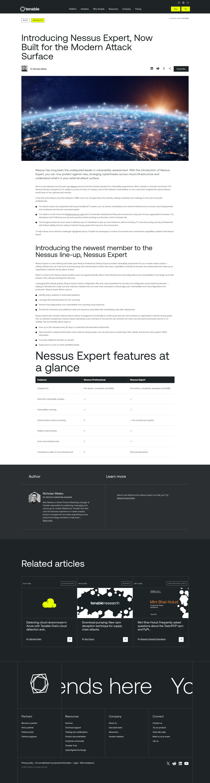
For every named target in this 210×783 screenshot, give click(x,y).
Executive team (115, 727)
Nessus (74, 186)
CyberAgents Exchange (75, 750)
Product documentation (75, 736)
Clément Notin (35, 639)
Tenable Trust (71, 745)
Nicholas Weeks (40, 69)
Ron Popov (89, 639)
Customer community (74, 741)
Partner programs (29, 736)
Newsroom (113, 732)
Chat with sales (159, 732)
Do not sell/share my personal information (53, 763)
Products (38, 20)
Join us (155, 741)
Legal (75, 763)
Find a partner (28, 727)
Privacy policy (27, 763)
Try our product (159, 727)
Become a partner (29, 723)
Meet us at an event (161, 736)
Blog (25, 20)
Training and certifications (76, 732)
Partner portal (27, 732)
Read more (47, 520)
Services (69, 723)
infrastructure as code (74, 214)
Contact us (157, 723)
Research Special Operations (153, 639)
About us (113, 723)
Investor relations (116, 736)
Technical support (73, 727)
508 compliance (87, 763)
